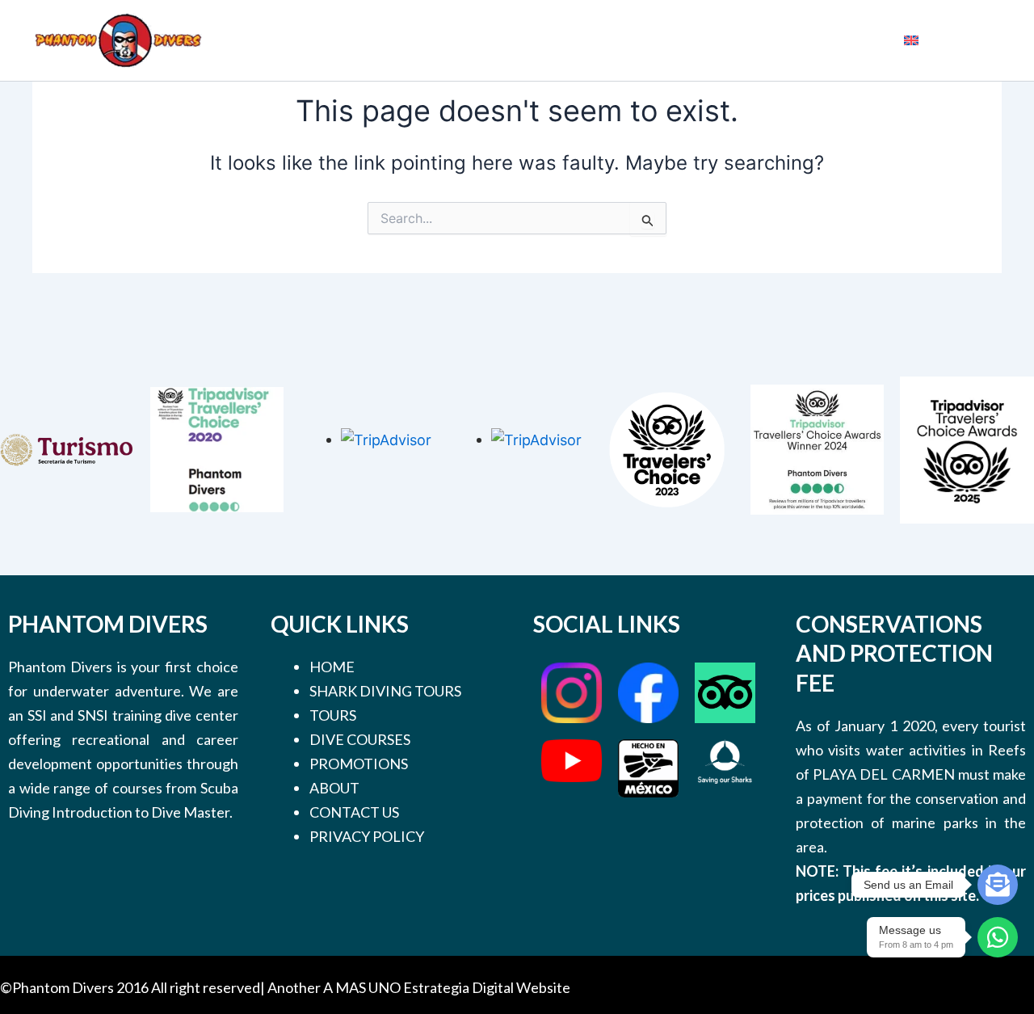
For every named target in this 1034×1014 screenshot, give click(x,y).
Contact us (857, 40)
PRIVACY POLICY (366, 836)
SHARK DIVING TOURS (385, 691)
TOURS (332, 715)
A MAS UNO (362, 987)
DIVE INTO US (767, 40)
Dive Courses (618, 40)
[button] (489, 40)
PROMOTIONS (358, 763)
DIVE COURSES (359, 739)
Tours (535, 40)
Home (400, 40)
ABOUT (334, 788)
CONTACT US (354, 812)
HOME (332, 666)
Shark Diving (458, 40)
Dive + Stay (703, 40)
